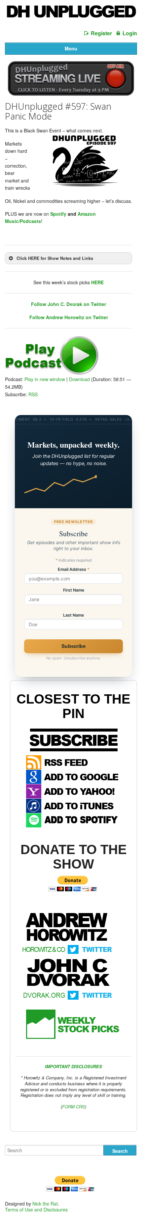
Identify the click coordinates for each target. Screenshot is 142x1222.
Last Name (73, 615)
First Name (73, 590)
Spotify (58, 213)
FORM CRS (73, 1106)
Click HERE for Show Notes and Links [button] (55, 258)
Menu (71, 48)
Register (101, 33)
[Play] (52, 373)
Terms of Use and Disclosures (36, 1209)
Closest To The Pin (73, 706)
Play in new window (44, 379)
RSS (33, 394)
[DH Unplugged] (71, 14)
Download (79, 379)
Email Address (73, 570)
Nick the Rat (45, 1203)
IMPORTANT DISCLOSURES (73, 1066)
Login (130, 33)
